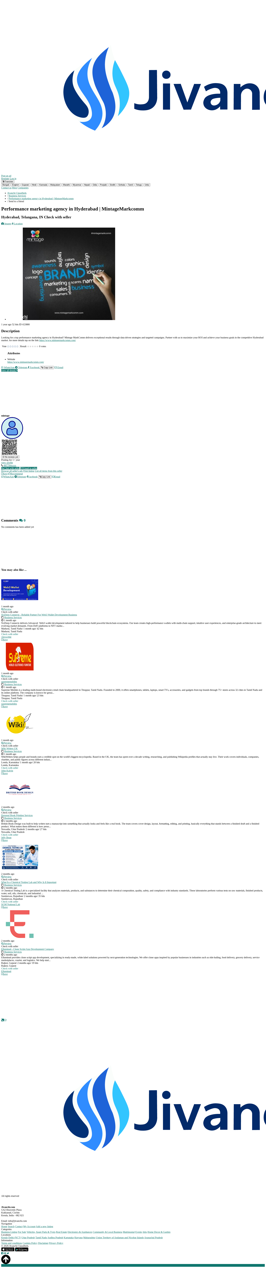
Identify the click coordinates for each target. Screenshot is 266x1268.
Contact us (6, 187)
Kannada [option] (43, 185)
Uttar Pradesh (28, 1237)
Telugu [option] (139, 185)
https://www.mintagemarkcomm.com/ (57, 340)
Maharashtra (89, 1237)
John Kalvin (7, 770)
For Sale (22, 1232)
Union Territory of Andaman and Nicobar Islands (120, 1237)
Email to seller (30, 468)
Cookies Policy (30, 1243)
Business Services (13, 617)
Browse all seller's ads (12, 471)
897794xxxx (10, 465)
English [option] (15, 185)
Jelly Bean (6, 837)
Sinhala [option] (121, 185)
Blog (14, 187)
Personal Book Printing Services (17, 815)
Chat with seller (12, 468)
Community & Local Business (107, 1232)
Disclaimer (43, 1243)
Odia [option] (95, 185)
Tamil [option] (130, 185)
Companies (23, 187)
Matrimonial (129, 1232)
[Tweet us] (8, 1253)
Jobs (145, 1232)
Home (4, 1226)
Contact (19, 1226)
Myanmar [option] (77, 185)
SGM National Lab (10, 904)
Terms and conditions (11, 1243)
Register (5, 178)
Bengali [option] (5, 185)
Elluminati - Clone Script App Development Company (27, 949)
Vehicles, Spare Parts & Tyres (41, 1232)
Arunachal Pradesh (153, 1237)
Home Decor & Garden (158, 1232)
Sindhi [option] (112, 185)
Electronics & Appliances (80, 1232)
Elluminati (6, 971)
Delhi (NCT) (14, 1237)
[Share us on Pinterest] (5, 1253)
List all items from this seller (48, 471)
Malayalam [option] (55, 185)
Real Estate (61, 1232)
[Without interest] (8, 346)
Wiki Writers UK (9, 748)
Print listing (28, 471)
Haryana (78, 1237)
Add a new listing (44, 1226)
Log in (13, 178)
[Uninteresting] (9, 346)
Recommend (16, 473)
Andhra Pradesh (55, 1237)
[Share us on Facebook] (2, 1253)
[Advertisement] (93, 396)
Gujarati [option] (25, 185)
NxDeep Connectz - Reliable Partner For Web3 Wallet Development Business (39, 614)
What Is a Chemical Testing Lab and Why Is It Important (28, 882)
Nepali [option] (87, 185)
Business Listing (9, 1232)
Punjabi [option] (103, 185)
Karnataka (69, 1237)
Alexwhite (6, 637)
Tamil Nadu (41, 1237)
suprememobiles (9, 681)
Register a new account (88, 1265)
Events (138, 1232)
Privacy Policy (56, 1243)
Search (11, 1226)
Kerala (4, 1237)
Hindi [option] (34, 185)
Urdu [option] (147, 185)
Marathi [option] (66, 185)
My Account (29, 1226)
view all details (8, 370)
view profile (7, 462)
